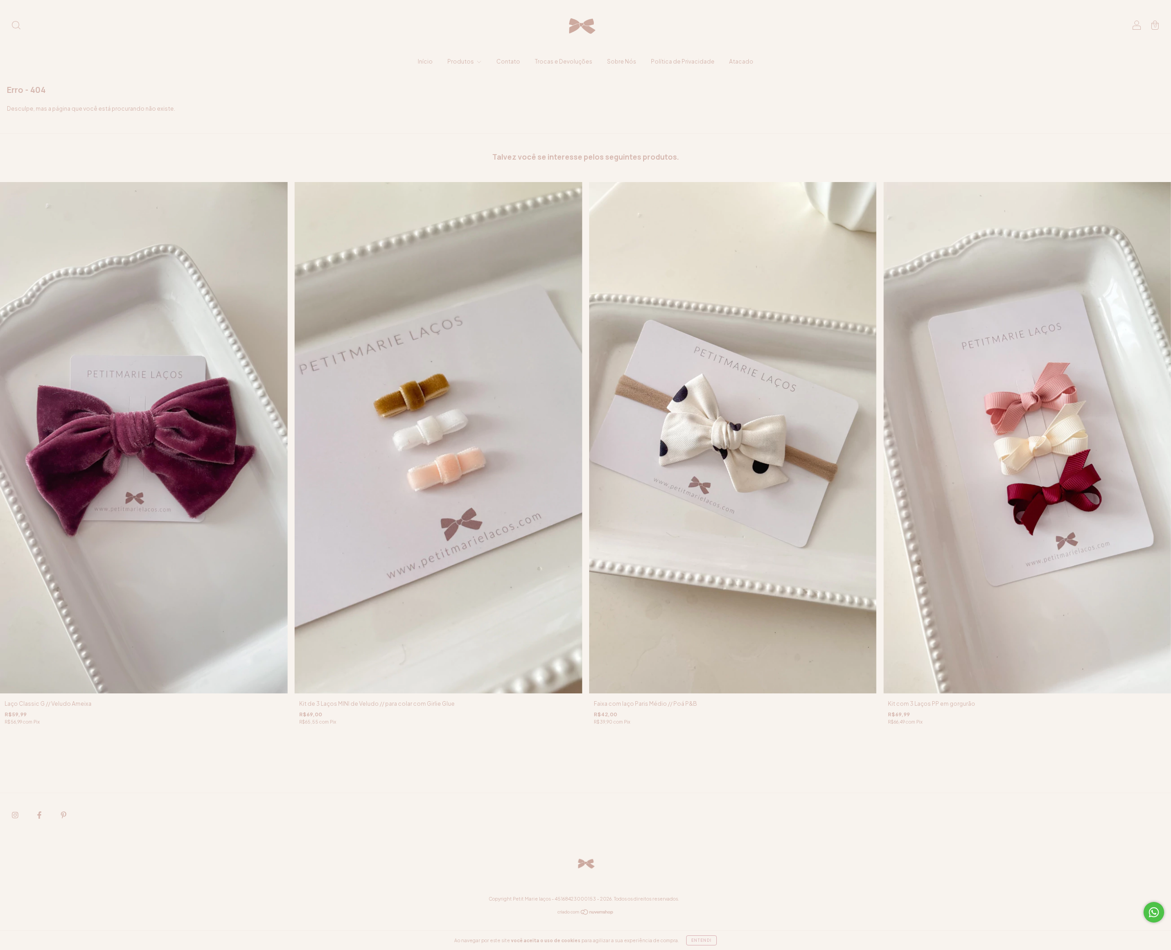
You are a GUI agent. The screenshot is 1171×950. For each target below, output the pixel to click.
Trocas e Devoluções (563, 61)
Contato (508, 61)
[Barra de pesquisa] (16, 26)
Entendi (701, 940)
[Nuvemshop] (585, 913)
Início (425, 61)
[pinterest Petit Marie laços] (63, 814)
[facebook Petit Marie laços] (39, 814)
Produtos (461, 61)
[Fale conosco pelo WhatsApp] (1154, 912)
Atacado (741, 61)
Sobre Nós (621, 61)
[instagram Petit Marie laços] (15, 814)
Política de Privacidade (682, 61)
